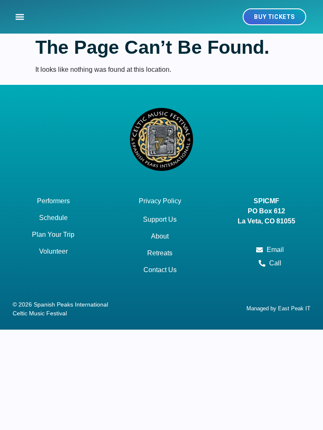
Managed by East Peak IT (278, 308)
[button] (19, 17)
